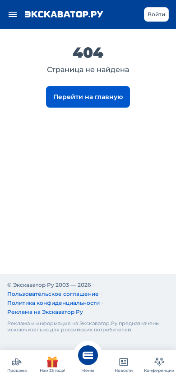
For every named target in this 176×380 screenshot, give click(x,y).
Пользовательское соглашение (53, 293)
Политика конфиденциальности (53, 302)
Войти (156, 14)
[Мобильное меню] (12, 14)
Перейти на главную (88, 97)
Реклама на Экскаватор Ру (45, 311)
